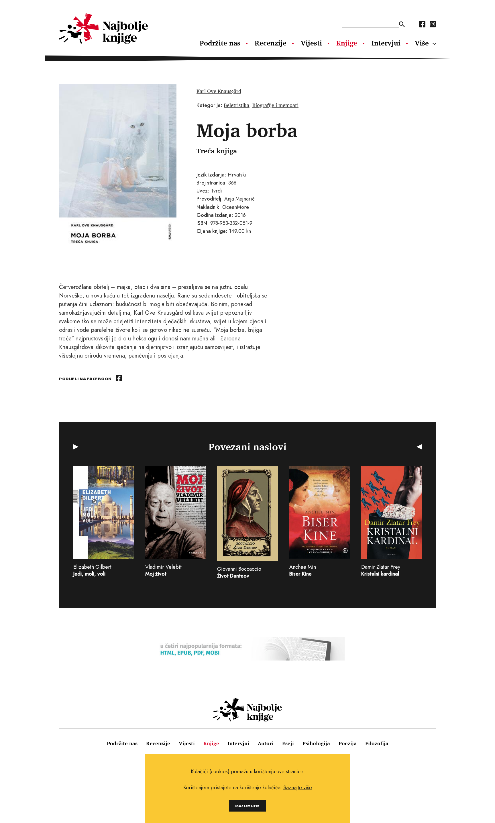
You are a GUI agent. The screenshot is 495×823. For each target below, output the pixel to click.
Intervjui (386, 43)
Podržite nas (220, 43)
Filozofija (376, 743)
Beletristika (236, 105)
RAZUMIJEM (247, 805)
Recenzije (270, 43)
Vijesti (311, 43)
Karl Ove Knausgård (219, 91)
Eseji (288, 743)
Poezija (348, 743)
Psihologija (316, 743)
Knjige (346, 43)
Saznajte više (297, 787)
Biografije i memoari (275, 105)
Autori (266, 743)
